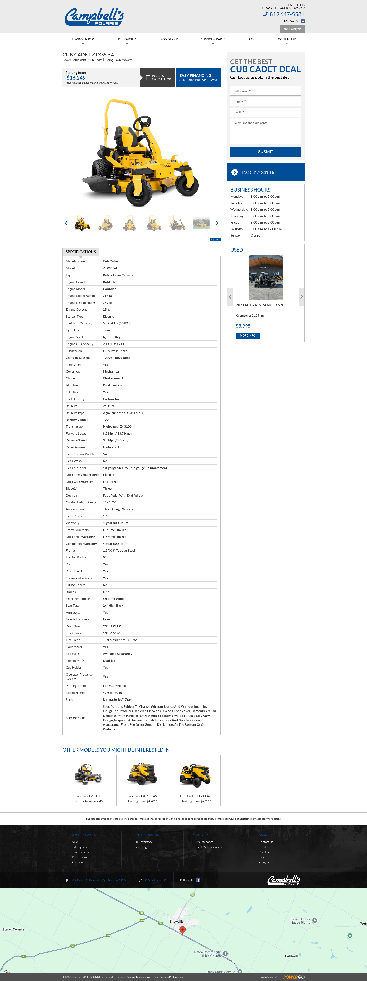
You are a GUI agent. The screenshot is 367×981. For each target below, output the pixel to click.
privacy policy (132, 977)
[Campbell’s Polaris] (94, 16)
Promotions (79, 857)
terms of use (151, 977)
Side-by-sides (80, 847)
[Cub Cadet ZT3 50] (88, 774)
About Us (266, 834)
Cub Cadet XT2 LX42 (195, 796)
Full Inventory (143, 842)
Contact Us (266, 842)
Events (263, 847)
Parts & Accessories (209, 847)
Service (202, 834)
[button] (71, 153)
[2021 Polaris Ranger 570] (266, 277)
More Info (247, 335)
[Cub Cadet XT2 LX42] (195, 774)
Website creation (270, 977)
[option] (141, 153)
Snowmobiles (80, 852)
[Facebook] (303, 21)
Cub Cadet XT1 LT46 (142, 796)
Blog (261, 857)
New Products (84, 834)
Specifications (81, 251)
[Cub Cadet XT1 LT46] (142, 774)
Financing (78, 862)
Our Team (265, 852)
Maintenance (204, 842)
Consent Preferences (171, 977)
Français (295, 29)
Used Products (146, 834)
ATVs (75, 842)
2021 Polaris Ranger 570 (260, 305)
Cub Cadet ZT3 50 (88, 796)
